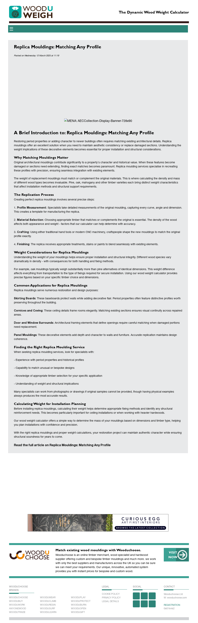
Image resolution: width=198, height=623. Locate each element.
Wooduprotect (80, 601)
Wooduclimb (48, 601)
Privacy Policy (111, 597)
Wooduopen (78, 608)
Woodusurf (47, 608)
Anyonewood (17, 608)
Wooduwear (47, 597)
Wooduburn (78, 604)
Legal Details (110, 601)
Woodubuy (16, 601)
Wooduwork (17, 604)
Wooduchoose (18, 597)
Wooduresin (48, 604)
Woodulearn (48, 612)
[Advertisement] (98, 88)
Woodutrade (17, 612)
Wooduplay (78, 597)
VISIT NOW (173, 554)
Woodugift (78, 612)
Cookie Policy (111, 594)
